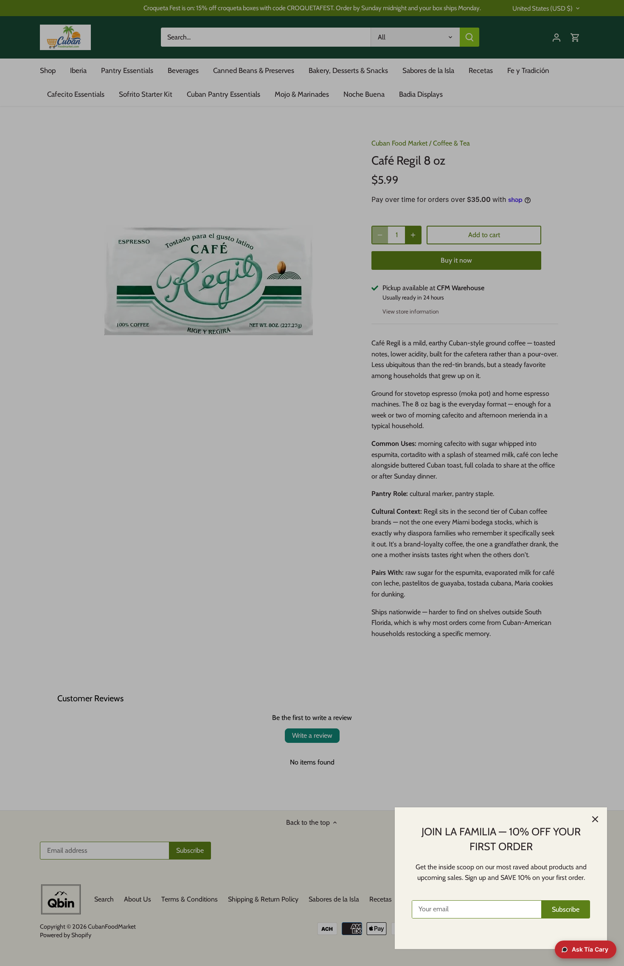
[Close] (595, 819)
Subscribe (565, 909)
